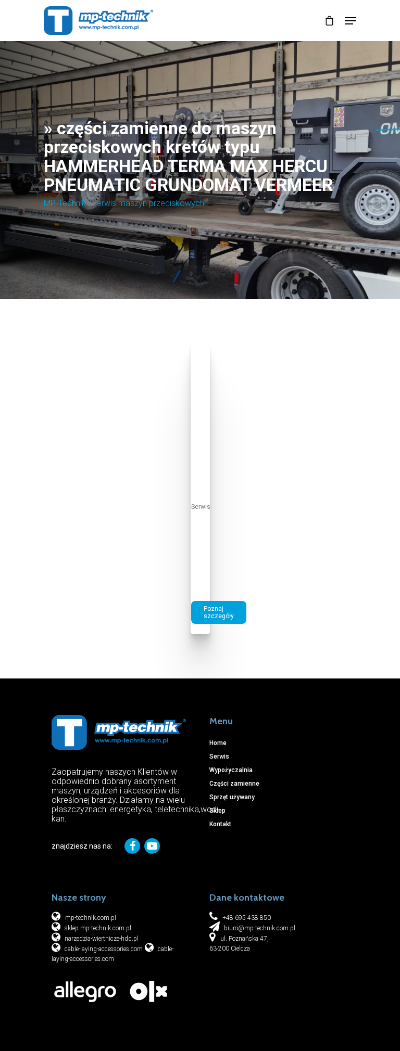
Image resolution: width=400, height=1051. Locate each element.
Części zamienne (234, 783)
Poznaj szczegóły (219, 612)
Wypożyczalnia (231, 770)
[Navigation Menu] (350, 21)
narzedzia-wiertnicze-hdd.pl (101, 938)
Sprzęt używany (232, 797)
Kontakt (220, 824)
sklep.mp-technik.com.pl (97, 928)
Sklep (217, 810)
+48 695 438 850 (246, 917)
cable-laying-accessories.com (103, 949)
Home (218, 743)
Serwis (200, 506)
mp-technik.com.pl (90, 917)
